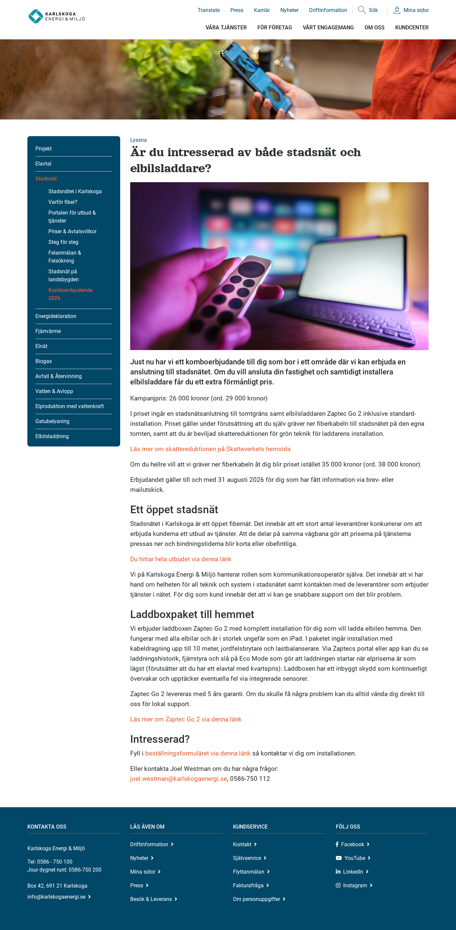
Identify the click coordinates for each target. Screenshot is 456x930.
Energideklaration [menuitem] (55, 316)
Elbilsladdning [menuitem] (52, 436)
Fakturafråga (248, 885)
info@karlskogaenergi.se (56, 897)
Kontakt (242, 844)
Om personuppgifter (256, 899)
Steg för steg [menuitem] (63, 242)
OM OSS (375, 27)
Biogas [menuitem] (43, 361)
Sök (373, 10)
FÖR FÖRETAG (274, 27)
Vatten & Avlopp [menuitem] (54, 391)
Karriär (262, 10)
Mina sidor (416, 10)
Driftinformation (328, 10)
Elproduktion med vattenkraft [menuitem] (69, 406)
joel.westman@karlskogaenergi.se (178, 779)
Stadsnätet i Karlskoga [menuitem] (75, 191)
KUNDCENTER (412, 27)
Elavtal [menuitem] (43, 164)
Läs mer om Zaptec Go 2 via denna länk (186, 719)
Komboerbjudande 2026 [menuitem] (70, 294)
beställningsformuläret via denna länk (198, 753)
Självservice (247, 858)
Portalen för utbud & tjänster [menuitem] (72, 217)
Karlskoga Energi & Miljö (56, 16)
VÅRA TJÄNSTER (226, 27)
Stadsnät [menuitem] (46, 179)
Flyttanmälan (248, 872)
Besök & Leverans (151, 899)
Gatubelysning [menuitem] (52, 421)
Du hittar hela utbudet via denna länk (181, 559)
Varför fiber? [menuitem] (62, 202)
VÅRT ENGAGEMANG (328, 27)
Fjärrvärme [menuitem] (48, 331)
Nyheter (289, 10)
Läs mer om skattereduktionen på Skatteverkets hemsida (210, 449)
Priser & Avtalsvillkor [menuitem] (72, 231)
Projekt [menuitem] (43, 148)
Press (236, 10)
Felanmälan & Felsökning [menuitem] (64, 257)
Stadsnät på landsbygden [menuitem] (63, 275)
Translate (209, 10)
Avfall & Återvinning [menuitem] (58, 376)
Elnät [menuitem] (41, 346)
